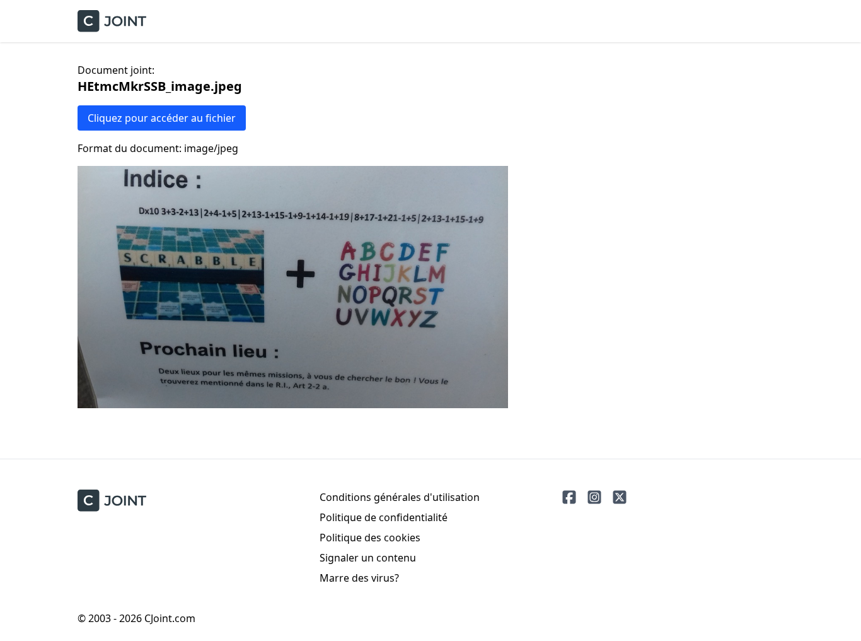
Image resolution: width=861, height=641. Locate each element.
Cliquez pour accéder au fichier (162, 118)
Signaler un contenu (368, 558)
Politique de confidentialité (384, 517)
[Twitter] (619, 497)
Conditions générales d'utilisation (400, 497)
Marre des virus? (359, 578)
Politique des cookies (370, 537)
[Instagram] (594, 497)
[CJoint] (112, 501)
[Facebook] (569, 497)
